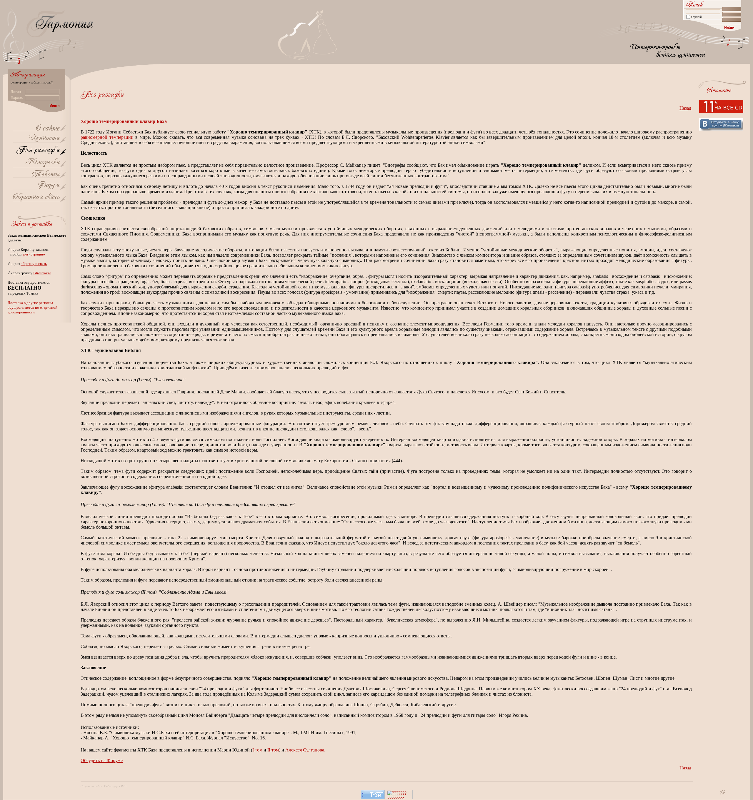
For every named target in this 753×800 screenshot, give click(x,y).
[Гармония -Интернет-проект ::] (48, 128)
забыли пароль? (42, 82)
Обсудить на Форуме (102, 760)
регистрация (19, 82)
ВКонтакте (42, 273)
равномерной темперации (107, 137)
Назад (685, 108)
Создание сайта (91, 786)
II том (273, 749)
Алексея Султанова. (305, 749)
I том (257, 749)
